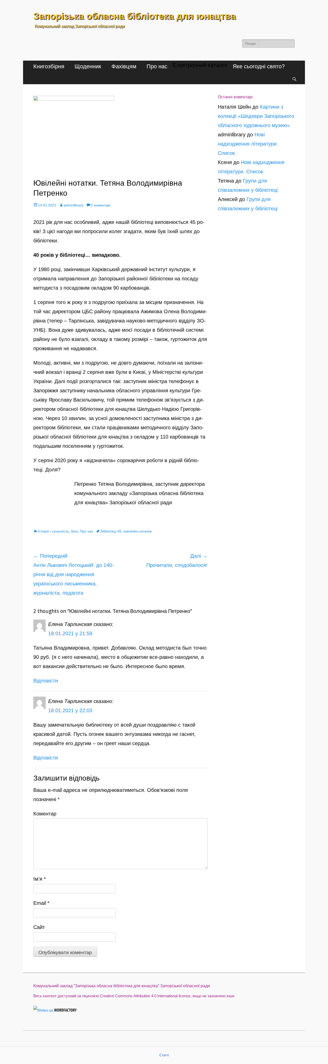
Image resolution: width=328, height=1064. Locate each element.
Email (41, 903)
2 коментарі (100, 205)
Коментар (44, 813)
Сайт (39, 927)
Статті (164, 1055)
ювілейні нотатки (138, 531)
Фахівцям (123, 66)
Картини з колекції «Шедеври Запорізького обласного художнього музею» (256, 116)
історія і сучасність (53, 531)
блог (74, 531)
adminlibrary (74, 205)
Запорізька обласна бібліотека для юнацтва (134, 16)
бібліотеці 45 (110, 531)
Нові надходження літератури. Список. (248, 144)
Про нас (157, 66)
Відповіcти (45, 680)
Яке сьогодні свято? (259, 66)
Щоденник (88, 66)
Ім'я (39, 879)
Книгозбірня (48, 66)
